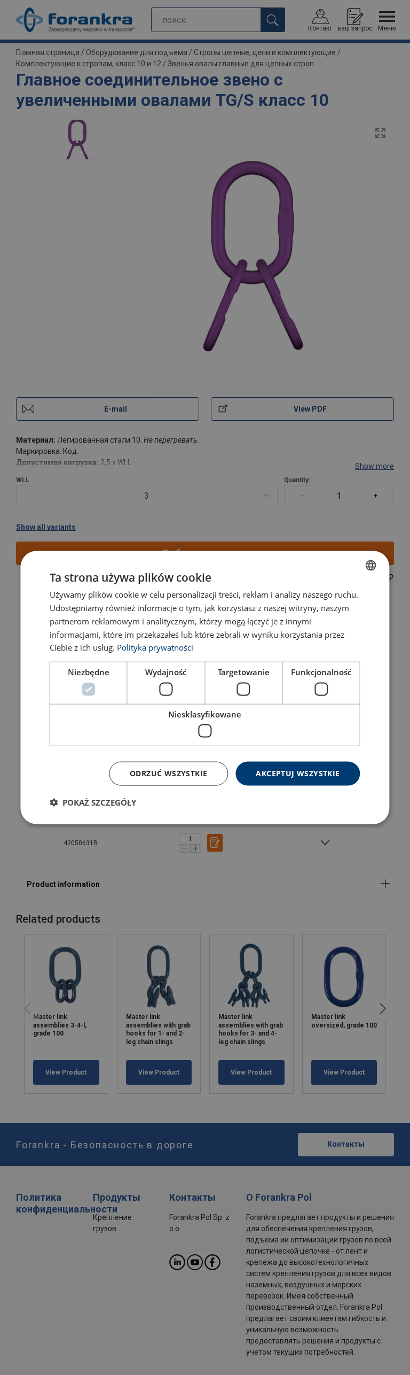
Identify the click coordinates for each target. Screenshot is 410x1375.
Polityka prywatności (155, 647)
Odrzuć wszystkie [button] (168, 773)
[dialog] (204, 687)
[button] (93, 802)
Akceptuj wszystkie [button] (298, 773)
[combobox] (371, 565)
